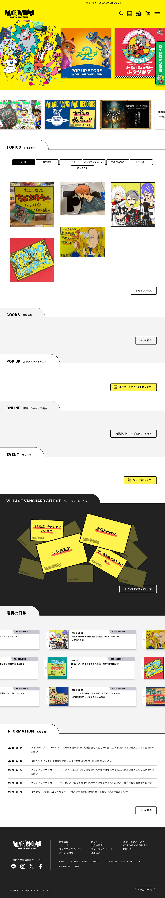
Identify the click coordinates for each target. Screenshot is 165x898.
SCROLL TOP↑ (145, 890)
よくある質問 (65, 866)
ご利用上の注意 (109, 861)
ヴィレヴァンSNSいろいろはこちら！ (69, 2)
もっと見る (146, 340)
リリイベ (71, 162)
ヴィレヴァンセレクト (103, 849)
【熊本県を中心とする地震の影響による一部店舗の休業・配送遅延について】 (72, 760)
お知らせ (63, 861)
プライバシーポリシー (130, 861)
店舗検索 (95, 852)
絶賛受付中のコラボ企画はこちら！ (134, 433)
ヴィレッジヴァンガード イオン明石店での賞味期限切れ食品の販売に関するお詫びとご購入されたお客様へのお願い (93, 783)
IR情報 (85, 861)
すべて (24, 162)
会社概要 (95, 861)
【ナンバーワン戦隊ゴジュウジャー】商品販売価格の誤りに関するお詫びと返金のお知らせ (79, 792)
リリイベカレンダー (143, 480)
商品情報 (47, 162)
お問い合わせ (80, 866)
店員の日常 (82, 168)
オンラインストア (132, 842)
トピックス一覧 (144, 290)
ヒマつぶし (141, 162)
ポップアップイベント (94, 162)
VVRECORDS (117, 162)
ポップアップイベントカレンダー (136, 387)
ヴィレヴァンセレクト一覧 (138, 589)
